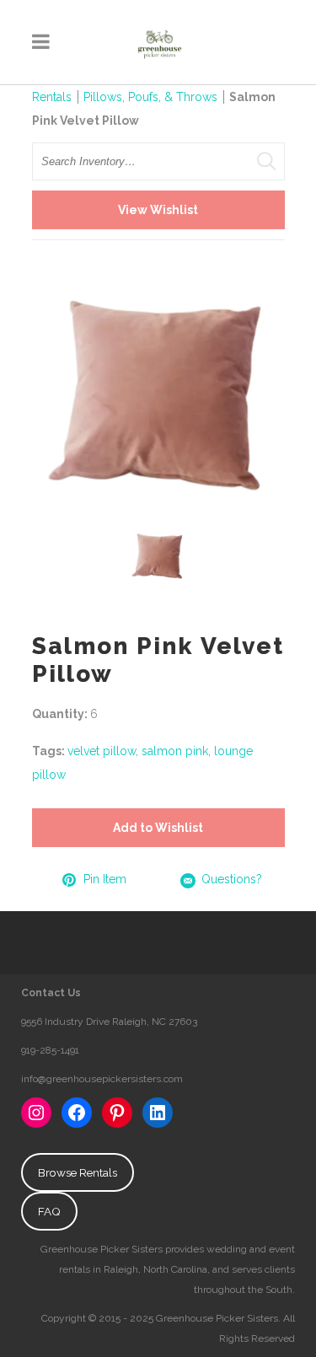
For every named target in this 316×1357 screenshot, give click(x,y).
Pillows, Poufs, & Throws (150, 97)
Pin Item (104, 879)
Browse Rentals (77, 1172)
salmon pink (175, 751)
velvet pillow (101, 751)
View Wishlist (158, 210)
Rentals (52, 97)
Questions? (231, 879)
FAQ (49, 1211)
